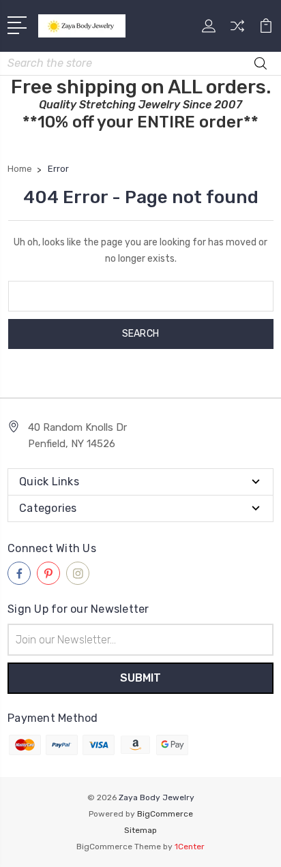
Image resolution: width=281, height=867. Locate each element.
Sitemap (140, 830)
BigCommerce (165, 814)
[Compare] (237, 30)
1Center (190, 846)
